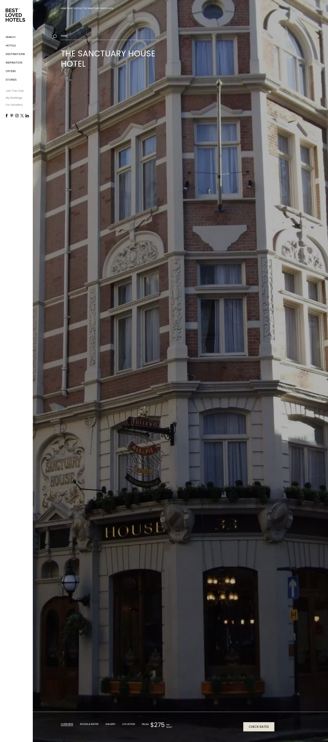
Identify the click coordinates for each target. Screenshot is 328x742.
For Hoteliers (14, 105)
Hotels (11, 45)
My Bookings (14, 98)
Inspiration (14, 63)
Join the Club (15, 91)
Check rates (259, 727)
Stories (11, 80)
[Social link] (7, 116)
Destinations (15, 54)
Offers (11, 71)
